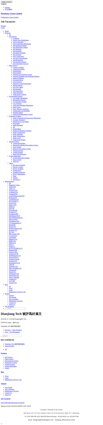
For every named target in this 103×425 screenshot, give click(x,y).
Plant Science (13, 65)
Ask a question (13, 299)
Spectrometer (17, 89)
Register (3, 26)
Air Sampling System (19, 102)
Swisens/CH (13, 261)
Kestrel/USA (13, 230)
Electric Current (18, 167)
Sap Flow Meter (18, 87)
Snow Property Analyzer (21, 109)
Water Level (17, 138)
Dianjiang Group (14, 185)
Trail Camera (17, 147)
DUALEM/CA (14, 201)
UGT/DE (12, 281)
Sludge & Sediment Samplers (22, 131)
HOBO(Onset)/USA (15, 228)
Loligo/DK (12, 237)
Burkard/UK (13, 198)
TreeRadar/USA (14, 274)
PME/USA (12, 241)
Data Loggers (17, 160)
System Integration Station (21, 158)
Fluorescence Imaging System (22, 74)
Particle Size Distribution (21, 40)
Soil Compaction (18, 42)
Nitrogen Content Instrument (22, 83)
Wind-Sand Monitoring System (23, 114)
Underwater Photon (19, 140)
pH (14, 127)
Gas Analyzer (17, 103)
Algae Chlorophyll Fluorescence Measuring (27, 118)
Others (11, 163)
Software (16, 161)
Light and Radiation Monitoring (23, 105)
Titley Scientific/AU (15, 268)
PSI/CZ (11, 245)
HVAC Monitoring (19, 174)
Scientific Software (19, 172)
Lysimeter (16, 38)
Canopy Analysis (18, 67)
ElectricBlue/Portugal (15, 217)
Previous (13, 330)
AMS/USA (12, 187)
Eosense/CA (13, 212)
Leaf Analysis (17, 82)
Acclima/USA (13, 192)
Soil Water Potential (19, 53)
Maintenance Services (16, 301)
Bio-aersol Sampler (19, 165)
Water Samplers (18, 134)
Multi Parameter (18, 125)
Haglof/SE (12, 225)
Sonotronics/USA (14, 263)
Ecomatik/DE (13, 210)
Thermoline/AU (14, 275)
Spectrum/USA (14, 257)
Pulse (14, 176)
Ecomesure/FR (13, 214)
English (4, 4)
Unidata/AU (13, 279)
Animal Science (14, 141)
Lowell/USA (13, 236)
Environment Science (15, 96)
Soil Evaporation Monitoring (22, 44)
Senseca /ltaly (13, 252)
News (11, 288)
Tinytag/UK (12, 270)
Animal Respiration (19, 143)
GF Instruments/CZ (15, 223)
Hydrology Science (15, 116)
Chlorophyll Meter (19, 69)
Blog (6, 284)
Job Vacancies (9, 306)
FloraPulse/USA (14, 221)
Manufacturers (9, 181)
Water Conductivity (19, 132)
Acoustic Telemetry (19, 120)
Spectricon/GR (13, 254)
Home (7, 31)
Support (7, 294)
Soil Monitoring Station (20, 47)
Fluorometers (17, 73)
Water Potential (18, 93)
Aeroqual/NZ (13, 194)
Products (7, 33)
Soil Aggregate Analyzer (20, 64)
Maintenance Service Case (17, 292)
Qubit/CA (12, 246)
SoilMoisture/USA (15, 256)
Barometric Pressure (19, 100)
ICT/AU (11, 232)
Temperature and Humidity (21, 111)
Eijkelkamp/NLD (14, 216)
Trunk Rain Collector (19, 94)
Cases (11, 290)
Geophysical (17, 170)
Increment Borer (18, 80)
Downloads (12, 297)
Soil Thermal (17, 55)
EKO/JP (11, 208)
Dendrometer (17, 71)
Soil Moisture (17, 49)
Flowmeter (16, 123)
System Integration (15, 156)
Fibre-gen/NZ (13, 219)
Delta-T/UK (13, 205)
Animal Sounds (18, 152)
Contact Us (12, 303)
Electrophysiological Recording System (25, 145)
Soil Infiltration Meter (20, 45)
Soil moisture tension (19, 62)
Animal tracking (18, 150)
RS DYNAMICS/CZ (16, 248)
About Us (12, 304)
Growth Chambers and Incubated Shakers (26, 76)
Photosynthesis (17, 85)
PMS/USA (12, 243)
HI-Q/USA (12, 227)
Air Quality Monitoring (20, 98)
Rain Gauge (17, 107)
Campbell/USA (14, 199)
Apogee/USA (13, 190)
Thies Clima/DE (14, 277)
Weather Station (18, 112)
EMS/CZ (12, 207)
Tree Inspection (18, 91)
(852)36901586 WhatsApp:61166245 (12, 403)
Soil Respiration (18, 60)
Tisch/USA (12, 272)
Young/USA (13, 283)
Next (12, 332)
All (10, 35)
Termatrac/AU (13, 266)
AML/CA (12, 189)
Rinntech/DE (13, 250)
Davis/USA (12, 203)
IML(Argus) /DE (14, 234)
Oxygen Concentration (20, 58)
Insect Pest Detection (19, 154)
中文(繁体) (8, 9)
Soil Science (13, 36)
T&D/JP (11, 265)
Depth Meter (17, 129)
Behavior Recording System (22, 149)
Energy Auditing (18, 169)
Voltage (15, 178)
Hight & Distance (18, 78)
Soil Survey (16, 179)
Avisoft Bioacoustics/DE (17, 196)
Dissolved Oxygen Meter (21, 122)
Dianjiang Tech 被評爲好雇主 (15, 344)
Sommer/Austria (14, 259)
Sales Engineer (9, 346)
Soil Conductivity (18, 56)
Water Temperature (19, 136)
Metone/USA (13, 239)
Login (3, 28)
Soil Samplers (17, 51)
